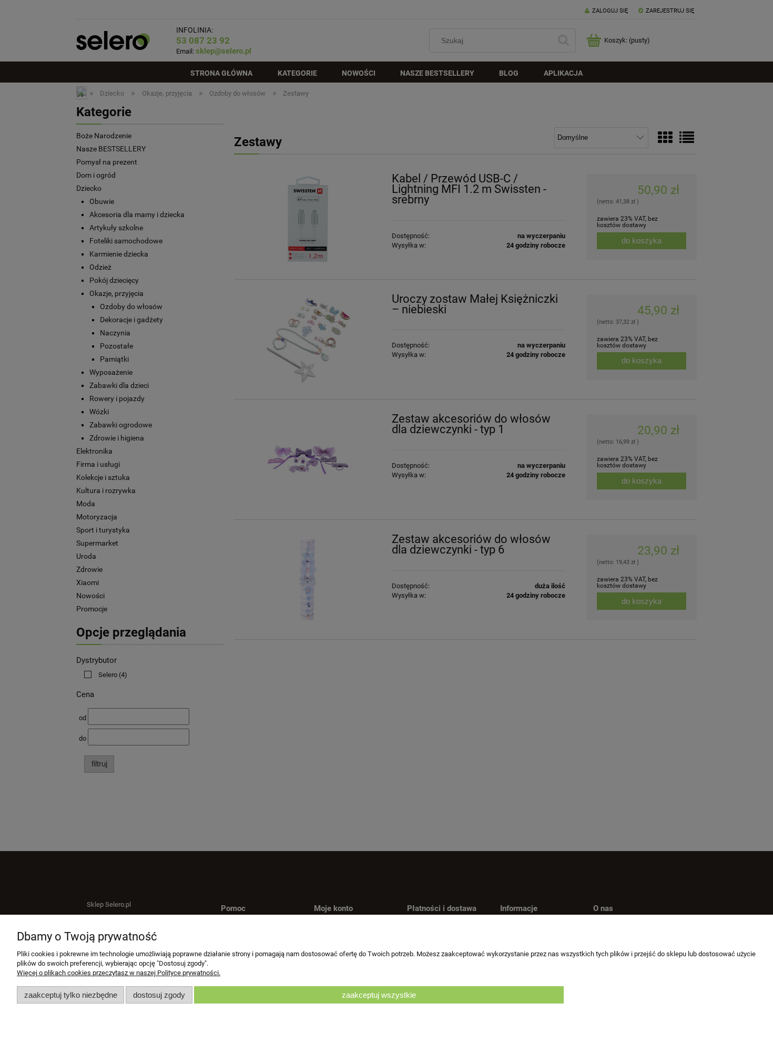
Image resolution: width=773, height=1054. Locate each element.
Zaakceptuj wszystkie (379, 994)
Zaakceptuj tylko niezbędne (70, 994)
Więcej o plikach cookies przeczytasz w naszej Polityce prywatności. (118, 973)
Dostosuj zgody (159, 994)
